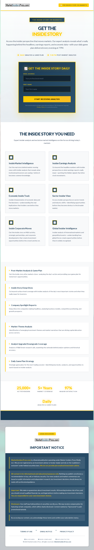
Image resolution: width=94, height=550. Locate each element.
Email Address (29, 74)
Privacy (38, 107)
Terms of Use (26, 532)
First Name (27, 84)
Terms (43, 107)
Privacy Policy (67, 532)
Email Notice (46, 532)
